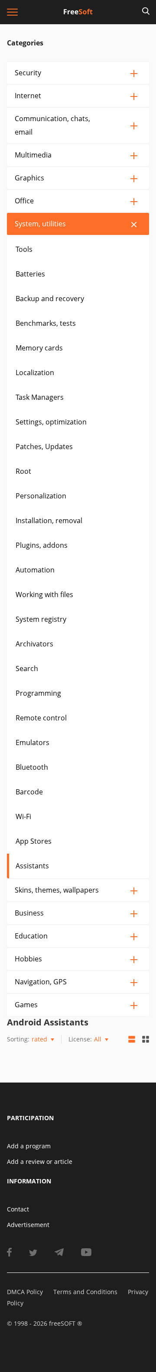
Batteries (30, 274)
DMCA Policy (25, 1292)
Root (23, 471)
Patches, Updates (44, 446)
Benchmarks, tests (46, 323)
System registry (41, 619)
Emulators (32, 742)
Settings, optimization (51, 422)
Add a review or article (39, 1161)
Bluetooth (32, 767)
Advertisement (28, 1225)
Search (27, 668)
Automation (35, 570)
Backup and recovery (50, 298)
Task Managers (40, 397)
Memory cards (39, 348)
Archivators (34, 644)
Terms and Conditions (85, 1292)
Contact (18, 1209)
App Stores (34, 841)
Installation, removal (49, 520)
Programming (38, 693)
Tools (24, 249)
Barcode (29, 792)
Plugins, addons (42, 545)
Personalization (41, 496)
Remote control (41, 718)
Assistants (32, 866)
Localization (35, 372)
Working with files (44, 594)
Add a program (29, 1146)
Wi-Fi (23, 816)
